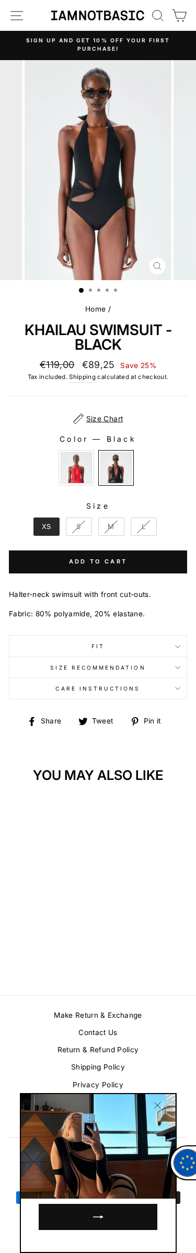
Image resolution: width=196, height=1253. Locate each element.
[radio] (76, 468)
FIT (98, 646)
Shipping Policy (98, 1067)
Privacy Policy (98, 1084)
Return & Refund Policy (98, 1049)
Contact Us (97, 1032)
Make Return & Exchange (98, 1015)
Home (95, 309)
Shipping (82, 377)
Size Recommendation (97, 667)
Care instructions (97, 688)
